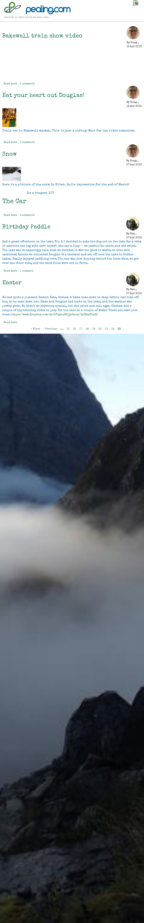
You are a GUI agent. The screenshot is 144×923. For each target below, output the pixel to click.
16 (74, 329)
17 (80, 329)
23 (119, 329)
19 (93, 329)
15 (68, 329)
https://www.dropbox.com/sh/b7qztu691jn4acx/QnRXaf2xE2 (54, 314)
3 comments (27, 215)
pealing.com (48, 8)
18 (87, 329)
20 (100, 329)
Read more (10, 83)
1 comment (26, 271)
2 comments (27, 83)
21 (106, 329)
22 (112, 329)
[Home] (12, 7)
